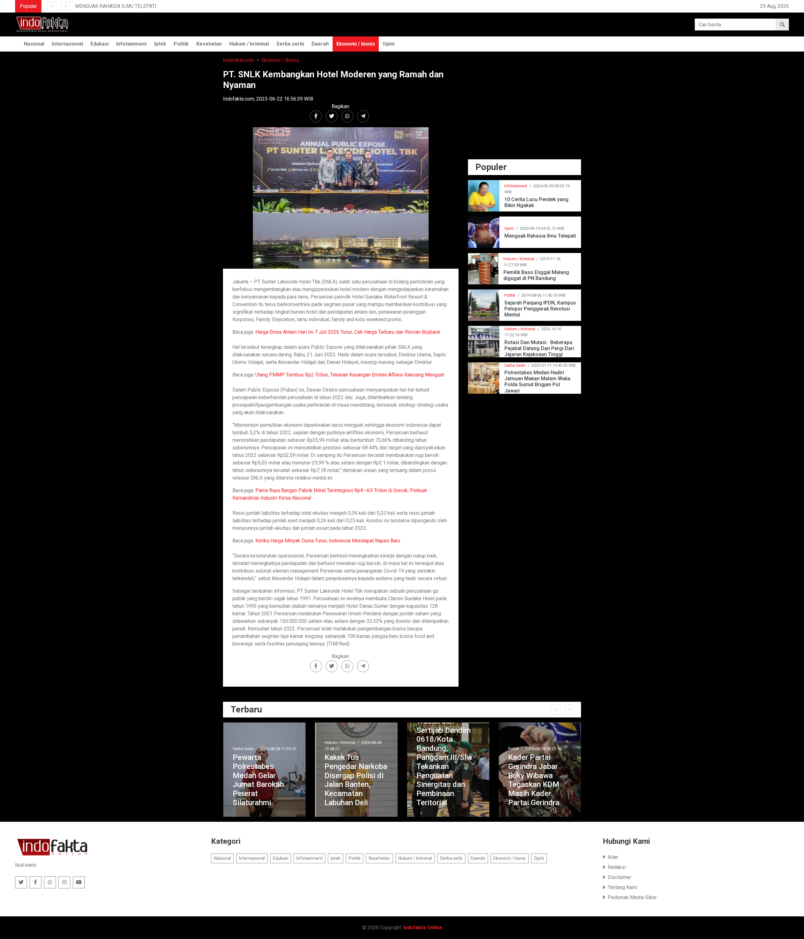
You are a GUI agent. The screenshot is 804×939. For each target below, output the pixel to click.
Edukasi (99, 44)
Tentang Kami (622, 887)
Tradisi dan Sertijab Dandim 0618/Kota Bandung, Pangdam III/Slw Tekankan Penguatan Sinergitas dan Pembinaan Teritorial (435, 762)
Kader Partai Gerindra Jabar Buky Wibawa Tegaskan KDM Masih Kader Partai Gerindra (525, 780)
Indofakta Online (422, 928)
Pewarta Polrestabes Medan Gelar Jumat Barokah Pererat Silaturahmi (249, 780)
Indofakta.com (238, 60)
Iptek (160, 44)
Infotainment (131, 44)
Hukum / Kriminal (518, 258)
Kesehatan (209, 44)
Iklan (613, 857)
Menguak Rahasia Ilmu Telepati (540, 236)
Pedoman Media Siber (632, 897)
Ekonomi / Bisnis (280, 60)
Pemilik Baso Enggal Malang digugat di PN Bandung (536, 275)
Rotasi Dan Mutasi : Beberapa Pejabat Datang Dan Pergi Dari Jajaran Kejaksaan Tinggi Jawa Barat (539, 348)
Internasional (67, 44)
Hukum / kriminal (249, 44)
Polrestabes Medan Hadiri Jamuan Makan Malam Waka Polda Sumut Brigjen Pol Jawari (537, 382)
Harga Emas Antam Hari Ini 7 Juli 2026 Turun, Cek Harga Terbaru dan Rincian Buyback (347, 332)
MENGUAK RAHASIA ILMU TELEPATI (78, 6)
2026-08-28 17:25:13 (269, 748)
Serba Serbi (514, 365)
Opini (388, 44)
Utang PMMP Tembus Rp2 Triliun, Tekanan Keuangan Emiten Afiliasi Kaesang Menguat (349, 375)
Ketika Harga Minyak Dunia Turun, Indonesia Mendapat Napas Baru (327, 541)
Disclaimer (619, 877)
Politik (181, 44)
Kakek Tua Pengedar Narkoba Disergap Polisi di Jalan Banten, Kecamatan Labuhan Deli (347, 780)
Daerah (320, 44)
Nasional (34, 44)
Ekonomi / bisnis (355, 44)
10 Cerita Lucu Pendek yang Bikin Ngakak (536, 202)
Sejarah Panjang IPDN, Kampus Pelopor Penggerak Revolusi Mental (540, 309)
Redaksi (617, 867)
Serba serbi (290, 44)
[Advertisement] (524, 113)
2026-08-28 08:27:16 (534, 748)
